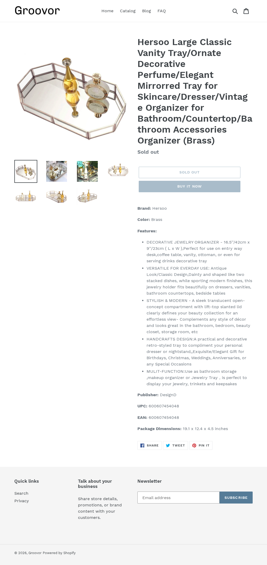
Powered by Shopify (59, 553)
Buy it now (189, 186)
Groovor (34, 553)
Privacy (21, 500)
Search (21, 493)
